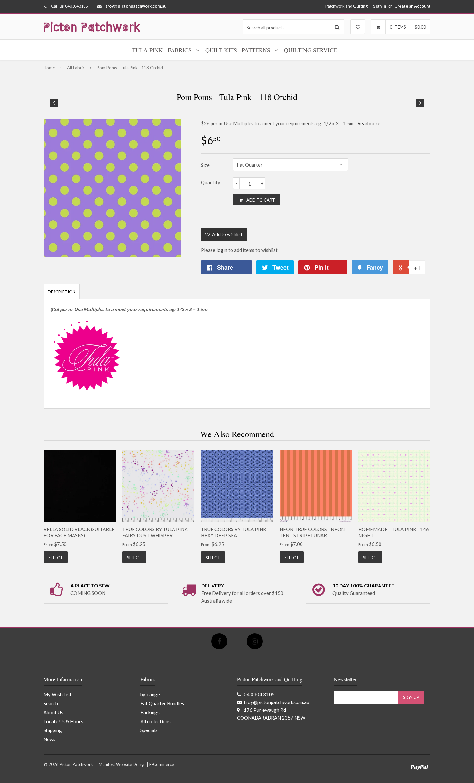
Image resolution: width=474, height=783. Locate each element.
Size (205, 165)
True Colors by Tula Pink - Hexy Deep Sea (235, 532)
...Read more (367, 123)
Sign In (379, 6)
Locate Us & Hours (63, 721)
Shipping (53, 730)
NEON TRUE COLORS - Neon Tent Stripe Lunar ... (312, 532)
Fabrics (180, 50)
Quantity (210, 182)
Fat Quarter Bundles (162, 703)
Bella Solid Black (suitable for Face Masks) (79, 532)
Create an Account (412, 6)
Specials (149, 730)
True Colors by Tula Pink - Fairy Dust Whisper (156, 532)
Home (49, 67)
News (49, 739)
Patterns (257, 50)
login (221, 250)
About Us (53, 712)
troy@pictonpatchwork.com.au (135, 6)
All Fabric (75, 67)
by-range (150, 694)
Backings (150, 712)
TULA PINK (147, 50)
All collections (155, 721)
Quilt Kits (221, 50)
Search (51, 703)
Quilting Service (310, 50)
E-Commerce (161, 764)
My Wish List (58, 694)
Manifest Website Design (122, 764)
